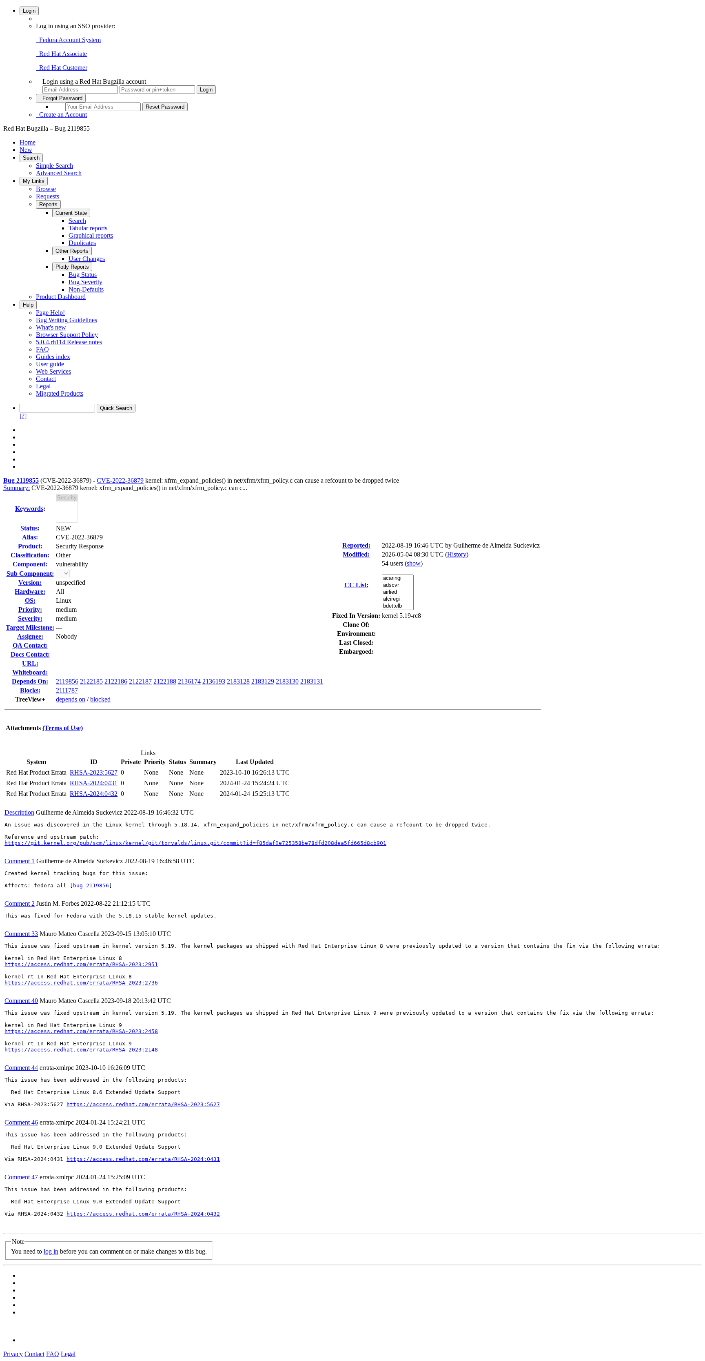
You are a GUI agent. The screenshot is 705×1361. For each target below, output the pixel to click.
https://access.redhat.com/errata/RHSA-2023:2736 (81, 983)
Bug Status (83, 274)
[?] (23, 415)
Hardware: (30, 591)
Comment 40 (21, 1000)
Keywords (29, 508)
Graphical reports (91, 235)
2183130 (287, 681)
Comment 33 (21, 933)
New (26, 149)
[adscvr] (397, 585)
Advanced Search (59, 172)
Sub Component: (30, 573)
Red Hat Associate (61, 53)
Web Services (53, 371)
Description (19, 812)
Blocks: (30, 690)
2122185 (91, 681)
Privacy (13, 1353)
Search (31, 158)
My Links (33, 181)
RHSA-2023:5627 (94, 772)
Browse (46, 188)
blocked (100, 699)
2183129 (262, 681)
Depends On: (30, 681)
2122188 (164, 681)
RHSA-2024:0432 (94, 793)
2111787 (67, 690)
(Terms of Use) (62, 727)
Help (28, 305)
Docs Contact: (30, 654)
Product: (30, 546)
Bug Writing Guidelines (66, 319)
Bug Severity (85, 281)
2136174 (189, 681)
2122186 (115, 681)
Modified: (356, 554)
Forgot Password (60, 98)
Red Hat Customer (61, 67)
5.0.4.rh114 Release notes (69, 342)
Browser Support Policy (67, 334)
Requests (47, 196)
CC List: (356, 584)
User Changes (87, 258)
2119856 (67, 681)
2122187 (140, 681)
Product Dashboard (61, 296)
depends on (70, 699)
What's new (51, 327)
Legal (43, 386)
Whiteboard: (30, 672)
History (456, 554)
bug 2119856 (91, 885)
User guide (50, 364)
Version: (30, 582)
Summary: (16, 487)
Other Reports (72, 251)
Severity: (30, 618)
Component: (30, 564)
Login (29, 11)
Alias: (30, 537)
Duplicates (82, 242)
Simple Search (54, 165)
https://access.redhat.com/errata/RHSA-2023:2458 (81, 1031)
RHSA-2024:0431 (94, 783)
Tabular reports (88, 228)
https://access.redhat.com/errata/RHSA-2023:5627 (143, 1104)
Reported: (356, 545)
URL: (30, 663)
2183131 (311, 681)
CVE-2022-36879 (120, 480)
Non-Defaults (86, 289)
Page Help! (50, 312)
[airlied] (397, 592)
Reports (48, 204)
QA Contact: (30, 645)
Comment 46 (21, 1122)
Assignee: (30, 636)
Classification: (30, 555)
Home (27, 142)
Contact (46, 378)
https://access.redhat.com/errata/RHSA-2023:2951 (81, 964)
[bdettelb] (397, 606)
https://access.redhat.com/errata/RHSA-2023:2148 (81, 1050)
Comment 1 (19, 861)
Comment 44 (21, 1067)
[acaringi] (397, 578)
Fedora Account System (68, 39)
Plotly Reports (72, 267)
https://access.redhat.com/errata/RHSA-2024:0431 (143, 1159)
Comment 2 (19, 903)
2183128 (238, 681)
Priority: (30, 609)
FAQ (42, 349)
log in (51, 1251)
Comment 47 (21, 1177)
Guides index (53, 356)
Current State (71, 213)
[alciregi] (397, 599)
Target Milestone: (30, 627)
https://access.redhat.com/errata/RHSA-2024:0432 (143, 1214)
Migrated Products (59, 393)
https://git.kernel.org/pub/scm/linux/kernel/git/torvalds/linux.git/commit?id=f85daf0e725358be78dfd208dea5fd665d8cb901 (195, 843)
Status (29, 528)
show (414, 563)
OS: (30, 600)
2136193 (213, 681)
